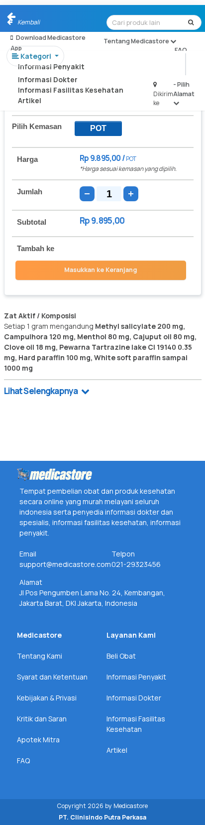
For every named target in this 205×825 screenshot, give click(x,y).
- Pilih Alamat (184, 89)
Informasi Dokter (48, 79)
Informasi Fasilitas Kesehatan (70, 90)
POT (98, 128)
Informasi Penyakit (51, 66)
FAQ (181, 50)
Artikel (29, 100)
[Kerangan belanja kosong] (31, 17)
